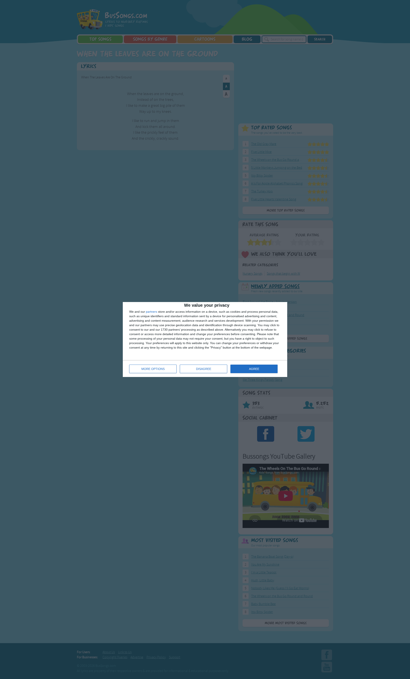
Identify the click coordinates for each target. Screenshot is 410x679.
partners (151, 311)
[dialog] (205, 339)
